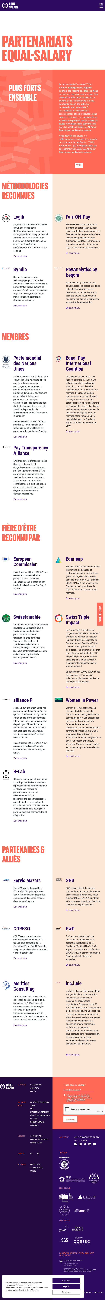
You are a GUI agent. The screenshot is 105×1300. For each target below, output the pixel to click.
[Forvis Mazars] (77, 1228)
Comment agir (36, 1136)
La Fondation (36, 1085)
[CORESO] (82, 1240)
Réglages (34, 1290)
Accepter (66, 1281)
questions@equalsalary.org (87, 1137)
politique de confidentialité (76, 1100)
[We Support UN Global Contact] (64, 1163)
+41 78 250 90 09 (80, 1140)
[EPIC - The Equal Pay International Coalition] (72, 1178)
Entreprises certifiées (40, 1112)
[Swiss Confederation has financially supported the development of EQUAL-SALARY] (77, 1266)
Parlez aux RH (36, 1143)
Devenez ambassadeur (39, 1139)
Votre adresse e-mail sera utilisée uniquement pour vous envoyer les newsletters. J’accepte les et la (79, 1098)
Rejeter (66, 1286)
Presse (33, 1091)
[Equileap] (87, 1197)
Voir (78, 165)
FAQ (31, 1109)
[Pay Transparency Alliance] (94, 1178)
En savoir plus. (20, 256)
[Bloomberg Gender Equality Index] (64, 1211)
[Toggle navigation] (101, 5)
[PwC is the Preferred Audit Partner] (63, 1228)
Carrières (34, 1088)
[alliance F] (81, 1210)
